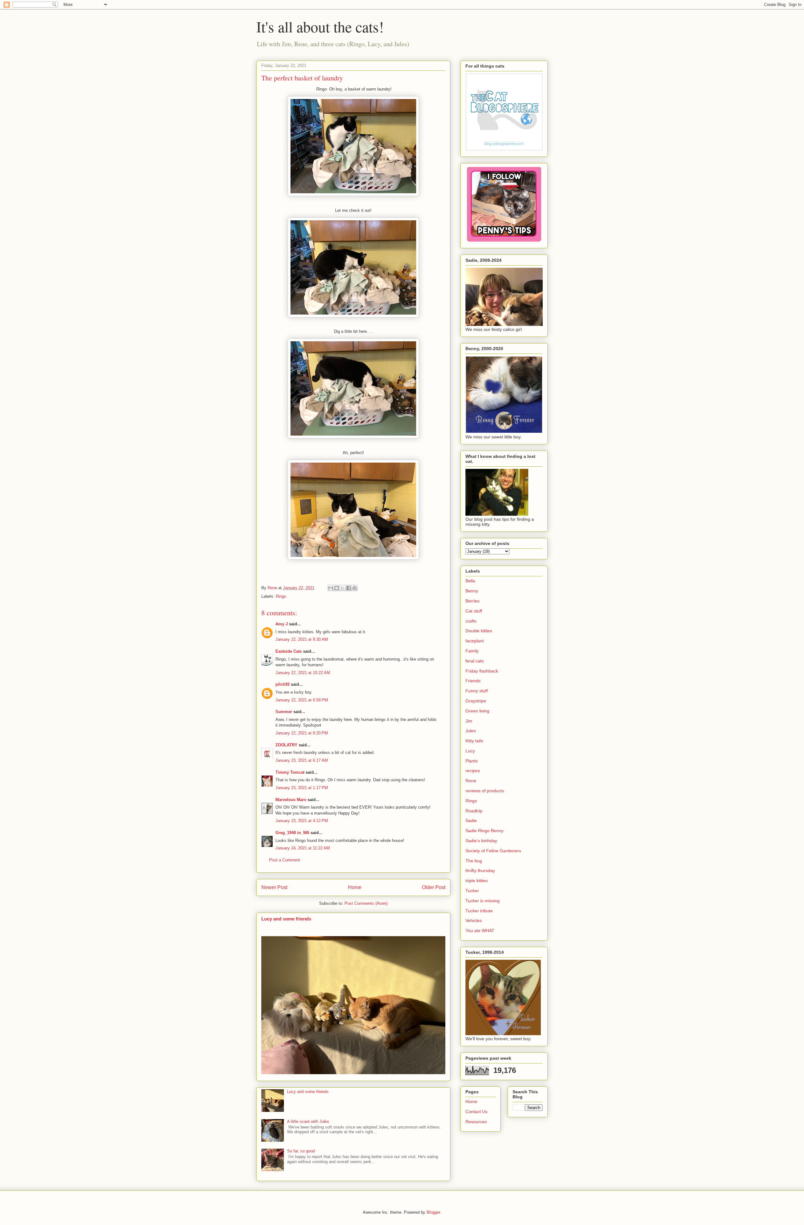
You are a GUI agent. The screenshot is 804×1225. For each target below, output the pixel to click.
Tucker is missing (482, 900)
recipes (472, 770)
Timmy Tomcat (289, 772)
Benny (471, 590)
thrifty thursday (480, 870)
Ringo (281, 596)
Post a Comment (284, 860)
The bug (473, 860)
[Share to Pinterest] (354, 588)
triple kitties (476, 880)
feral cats (474, 660)
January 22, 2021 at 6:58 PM (301, 700)
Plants (471, 760)
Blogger (433, 1212)
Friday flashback (481, 670)
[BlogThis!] (337, 588)
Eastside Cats (288, 651)
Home (354, 887)
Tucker (472, 890)
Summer (283, 711)
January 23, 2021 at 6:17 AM (301, 760)
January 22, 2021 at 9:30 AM (301, 639)
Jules (470, 730)
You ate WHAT (479, 930)
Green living (477, 710)
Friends (473, 680)
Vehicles (473, 920)
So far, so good (301, 1151)
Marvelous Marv (290, 799)
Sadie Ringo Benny (484, 830)
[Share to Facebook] (348, 588)
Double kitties (478, 630)
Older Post (433, 887)
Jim (468, 720)
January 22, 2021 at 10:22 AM (302, 672)
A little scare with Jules (308, 1121)
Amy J (281, 624)
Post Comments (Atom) (366, 903)
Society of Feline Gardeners (493, 850)
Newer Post (274, 887)
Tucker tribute (479, 910)
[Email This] (331, 588)
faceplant (474, 640)
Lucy (470, 750)
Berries (472, 600)
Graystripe (475, 700)
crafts (470, 620)
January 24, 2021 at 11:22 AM (302, 848)
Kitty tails (474, 740)
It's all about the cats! (320, 26)
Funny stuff (476, 690)
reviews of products (484, 790)
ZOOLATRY (286, 745)
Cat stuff (473, 610)
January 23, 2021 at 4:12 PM (301, 820)
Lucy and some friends (286, 918)
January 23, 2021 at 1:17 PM (301, 787)
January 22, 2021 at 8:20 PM (301, 733)
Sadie (471, 820)
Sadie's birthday (481, 840)
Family (472, 650)
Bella (470, 580)
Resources (476, 1121)
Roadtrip (473, 810)
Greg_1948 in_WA (292, 832)
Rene (470, 780)
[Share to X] (343, 588)
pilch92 (282, 684)
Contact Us (476, 1111)
